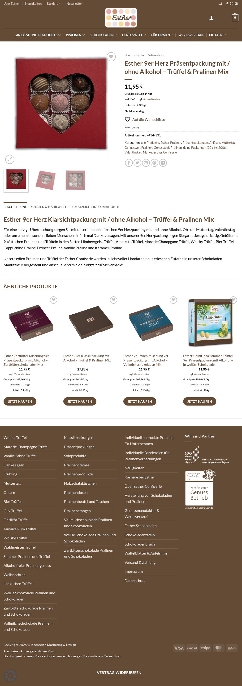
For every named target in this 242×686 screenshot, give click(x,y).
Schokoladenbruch (140, 544)
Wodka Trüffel (15, 437)
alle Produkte (150, 142)
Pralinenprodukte (78, 474)
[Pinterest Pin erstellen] (154, 163)
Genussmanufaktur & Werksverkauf (142, 513)
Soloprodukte (75, 455)
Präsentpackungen (195, 142)
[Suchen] (220, 3)
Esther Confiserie (165, 152)
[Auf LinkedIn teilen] (163, 163)
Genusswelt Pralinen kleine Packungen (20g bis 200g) (190, 147)
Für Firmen (160, 35)
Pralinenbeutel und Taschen (86, 501)
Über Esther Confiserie (143, 486)
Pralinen (74, 35)
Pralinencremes (76, 465)
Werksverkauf (191, 35)
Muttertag (228, 142)
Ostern (9, 492)
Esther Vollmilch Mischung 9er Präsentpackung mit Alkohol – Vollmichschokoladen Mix (146, 360)
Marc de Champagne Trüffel (26, 446)
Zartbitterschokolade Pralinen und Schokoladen (28, 611)
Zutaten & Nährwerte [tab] (49, 207)
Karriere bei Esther (140, 477)
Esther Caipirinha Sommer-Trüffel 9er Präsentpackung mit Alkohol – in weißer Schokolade (208, 360)
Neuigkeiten (33, 3)
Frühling (10, 474)
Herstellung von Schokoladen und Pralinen (148, 498)
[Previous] (12, 108)
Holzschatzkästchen (80, 483)
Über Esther (12, 3)
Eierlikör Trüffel (16, 519)
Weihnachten (15, 574)
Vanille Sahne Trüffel (20, 455)
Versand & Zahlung (140, 562)
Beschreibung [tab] (15, 207)
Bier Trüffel (13, 501)
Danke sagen (14, 465)
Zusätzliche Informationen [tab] (96, 207)
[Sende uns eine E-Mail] (236, 3)
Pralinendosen (76, 492)
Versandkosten (151, 99)
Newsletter (74, 3)
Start (128, 55)
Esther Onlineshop (150, 55)
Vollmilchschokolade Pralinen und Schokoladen (28, 626)
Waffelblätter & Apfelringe (146, 553)
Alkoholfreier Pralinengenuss (27, 565)
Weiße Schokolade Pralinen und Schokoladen (29, 596)
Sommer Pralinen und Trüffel (27, 556)
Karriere (52, 3)
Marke (147, 152)
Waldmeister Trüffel (20, 547)
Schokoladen (102, 35)
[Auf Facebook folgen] (227, 3)
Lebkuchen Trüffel (18, 583)
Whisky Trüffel (15, 538)
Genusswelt (132, 35)
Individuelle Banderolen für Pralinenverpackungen (147, 455)
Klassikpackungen (78, 437)
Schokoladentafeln (140, 535)
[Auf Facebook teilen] (129, 163)
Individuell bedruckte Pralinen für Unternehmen (149, 440)
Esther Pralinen (170, 142)
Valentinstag (133, 152)
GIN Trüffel (13, 510)
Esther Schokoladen (141, 525)
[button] (211, 18)
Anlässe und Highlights (36, 35)
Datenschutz (135, 580)
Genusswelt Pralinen (138, 147)
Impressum (134, 571)
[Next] (109, 108)
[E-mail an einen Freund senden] (146, 163)
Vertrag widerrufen (119, 672)
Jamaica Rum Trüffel (20, 529)
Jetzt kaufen (20, 401)
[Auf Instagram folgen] (231, 3)
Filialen (216, 35)
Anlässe (214, 142)
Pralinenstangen (77, 510)
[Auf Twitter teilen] (137, 163)
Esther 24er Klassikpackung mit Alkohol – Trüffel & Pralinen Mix (87, 358)
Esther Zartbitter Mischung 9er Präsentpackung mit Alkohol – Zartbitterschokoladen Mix (26, 360)
